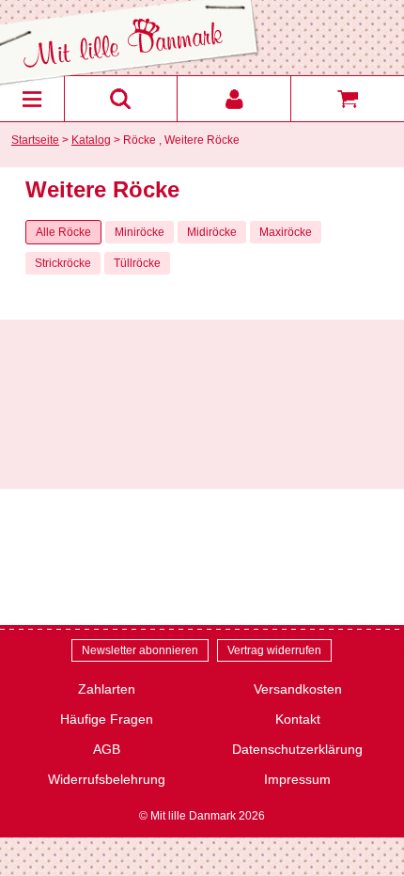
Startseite (35, 140)
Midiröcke (212, 232)
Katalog (91, 140)
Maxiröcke (285, 232)
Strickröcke (63, 263)
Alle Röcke (63, 232)
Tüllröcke (137, 263)
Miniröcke (139, 232)
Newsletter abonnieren (140, 650)
